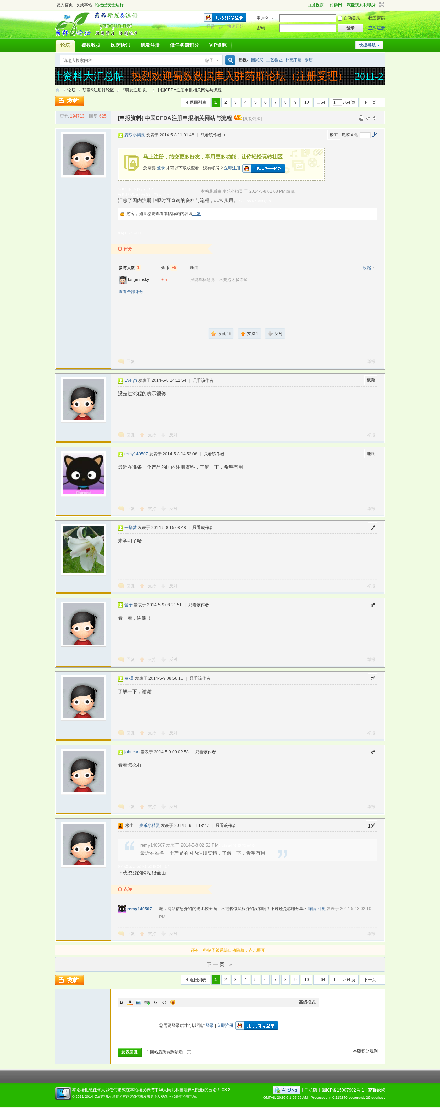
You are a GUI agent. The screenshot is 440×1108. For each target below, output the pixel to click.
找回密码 (376, 18)
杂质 (309, 59)
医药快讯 (120, 45)
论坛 (65, 45)
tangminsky (138, 279)
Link (147, 1002)
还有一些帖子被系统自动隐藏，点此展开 (228, 950)
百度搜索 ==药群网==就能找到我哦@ (341, 4)
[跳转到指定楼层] (374, 134)
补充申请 (293, 59)
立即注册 (376, 27)
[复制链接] (252, 118)
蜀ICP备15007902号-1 (343, 1089)
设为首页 (64, 4)
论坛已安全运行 (109, 4)
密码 (261, 27)
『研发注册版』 (135, 90)
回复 (196, 213)
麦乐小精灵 (134, 135)
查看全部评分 (131, 291)
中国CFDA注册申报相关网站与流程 (189, 90)
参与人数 (129, 267)
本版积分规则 (365, 1051)
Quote (155, 1002)
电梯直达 (350, 134)
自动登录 (352, 18)
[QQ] (286, 1089)
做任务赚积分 (184, 45)
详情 (312, 908)
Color (129, 1002)
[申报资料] (130, 118)
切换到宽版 (381, 5)
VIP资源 (218, 45)
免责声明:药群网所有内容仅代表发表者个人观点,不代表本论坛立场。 (146, 1096)
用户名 (262, 18)
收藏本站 (84, 4)
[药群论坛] (101, 36)
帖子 (209, 60)
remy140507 (136, 454)
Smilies (172, 1002)
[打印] (361, 117)
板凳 (371, 380)
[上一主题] (368, 117)
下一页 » (220, 964)
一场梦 (130, 527)
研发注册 (150, 45)
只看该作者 (211, 135)
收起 (367, 267)
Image (138, 1002)
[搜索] (229, 60)
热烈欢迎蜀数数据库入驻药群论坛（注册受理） (232, 76)
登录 (161, 168)
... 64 (321, 102)
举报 (371, 361)
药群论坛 (57, 90)
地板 (371, 453)
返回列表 (198, 102)
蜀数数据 (91, 45)
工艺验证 (274, 59)
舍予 (128, 604)
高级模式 (307, 1002)
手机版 (311, 1089)
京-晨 (129, 678)
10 (306, 102)
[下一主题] (374, 117)
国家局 (257, 59)
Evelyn (130, 380)
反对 (173, 435)
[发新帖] (69, 101)
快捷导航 (367, 45)
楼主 (334, 134)
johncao (132, 752)
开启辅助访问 (304, 5)
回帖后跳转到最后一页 (170, 1052)
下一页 (370, 102)
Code (164, 1002)
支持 (152, 435)
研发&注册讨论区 (98, 90)
